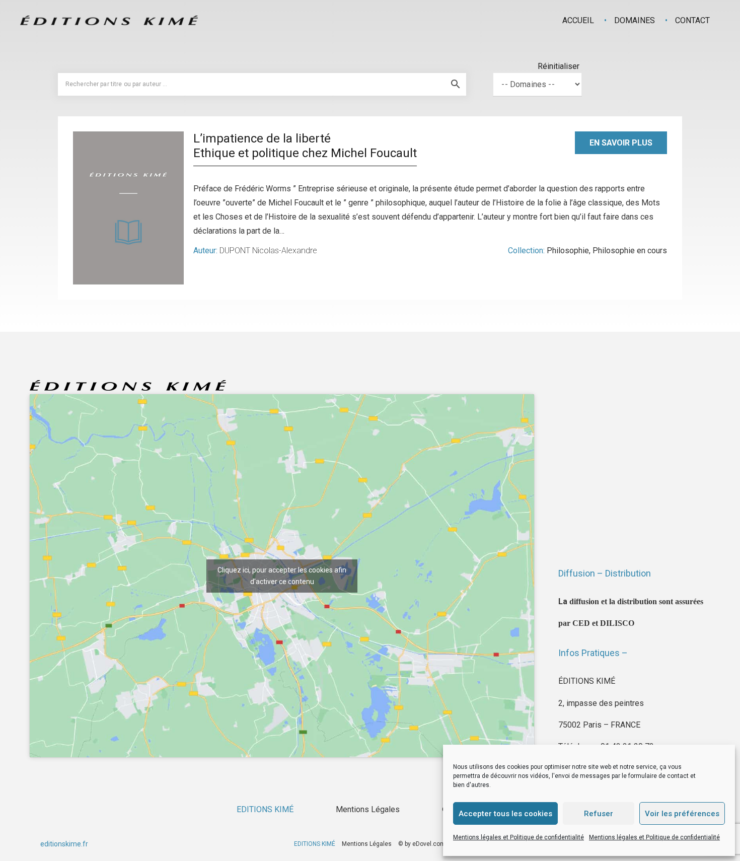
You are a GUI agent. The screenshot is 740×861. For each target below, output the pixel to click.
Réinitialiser (558, 66)
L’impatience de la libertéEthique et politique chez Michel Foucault (305, 145)
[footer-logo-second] (109, 20)
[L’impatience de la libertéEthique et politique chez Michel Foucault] (128, 207)
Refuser (598, 813)
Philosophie (568, 250)
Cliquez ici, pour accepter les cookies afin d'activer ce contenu (281, 576)
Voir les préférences (682, 813)
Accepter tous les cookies (505, 813)
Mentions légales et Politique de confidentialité (518, 837)
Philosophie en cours (630, 250)
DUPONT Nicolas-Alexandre (268, 250)
